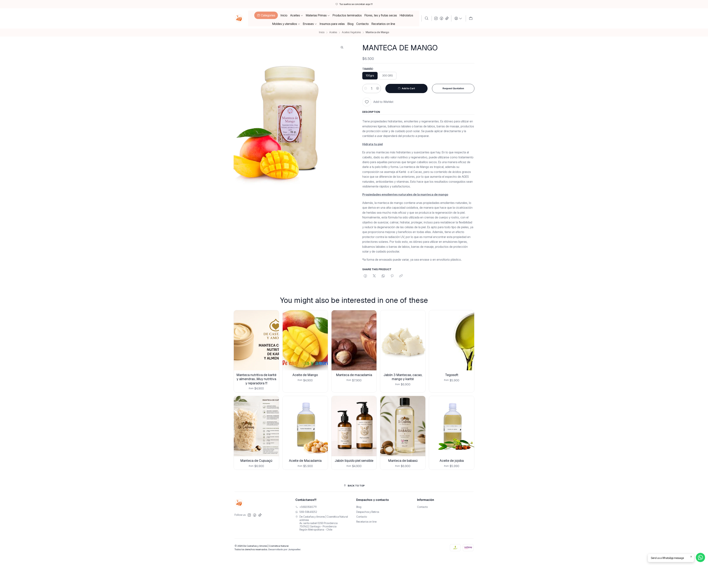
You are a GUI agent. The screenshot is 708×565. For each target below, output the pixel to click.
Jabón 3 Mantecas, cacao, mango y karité (403, 377)
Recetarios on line (366, 521)
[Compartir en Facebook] (365, 276)
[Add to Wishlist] (273, 336)
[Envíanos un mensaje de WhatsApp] (700, 557)
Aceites (333, 32)
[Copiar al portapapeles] (401, 276)
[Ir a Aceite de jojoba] (451, 426)
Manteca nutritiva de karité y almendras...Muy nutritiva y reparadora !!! (256, 379)
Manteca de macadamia (354, 375)
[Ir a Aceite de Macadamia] (305, 426)
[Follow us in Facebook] (441, 18)
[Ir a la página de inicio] (239, 18)
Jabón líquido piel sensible (354, 460)
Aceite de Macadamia (305, 460)
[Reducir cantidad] (365, 88)
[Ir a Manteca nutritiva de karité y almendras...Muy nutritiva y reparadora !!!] (256, 340)
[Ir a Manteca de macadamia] (354, 340)
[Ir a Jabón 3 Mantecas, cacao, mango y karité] (402, 340)
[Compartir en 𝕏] (374, 276)
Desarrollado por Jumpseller (284, 549)
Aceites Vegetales (351, 32)
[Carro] (470, 18)
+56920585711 (308, 506)
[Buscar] (426, 18)
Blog (358, 506)
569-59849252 (308, 511)
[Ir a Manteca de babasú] (402, 426)
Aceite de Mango (305, 375)
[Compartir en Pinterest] (392, 276)
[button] (266, 15)
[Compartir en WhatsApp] (383, 276)
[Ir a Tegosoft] (451, 340)
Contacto (361, 516)
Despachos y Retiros (367, 511)
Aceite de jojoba (452, 460)
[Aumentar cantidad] (377, 88)
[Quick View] (273, 345)
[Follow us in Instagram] (436, 18)
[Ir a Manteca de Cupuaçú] (256, 426)
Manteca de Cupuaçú (256, 460)
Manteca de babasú (403, 460)
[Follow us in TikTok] (447, 18)
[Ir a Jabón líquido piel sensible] (354, 426)
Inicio (321, 32)
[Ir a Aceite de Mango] (305, 340)
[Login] (458, 18)
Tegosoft (451, 375)
